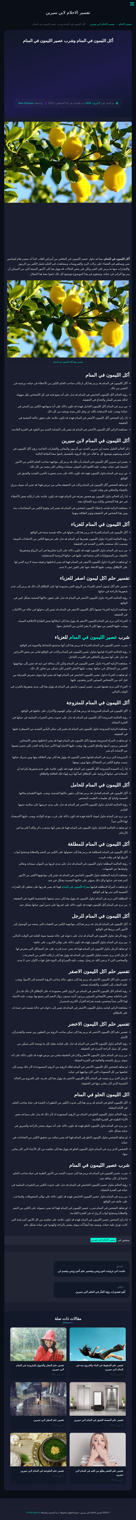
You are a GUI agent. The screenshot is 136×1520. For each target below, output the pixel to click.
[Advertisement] (68, 71)
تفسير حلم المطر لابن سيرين (49, 1420)
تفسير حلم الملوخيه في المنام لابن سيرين (42, 1470)
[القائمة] (132, 4)
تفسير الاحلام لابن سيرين (68, 12)
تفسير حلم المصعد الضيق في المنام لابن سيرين (98, 1420)
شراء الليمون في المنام (75, 886)
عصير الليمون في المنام (93, 637)
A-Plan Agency (33, 1512)
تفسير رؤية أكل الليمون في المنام (68, 362)
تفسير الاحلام (125, 24)
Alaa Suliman (26, 103)
